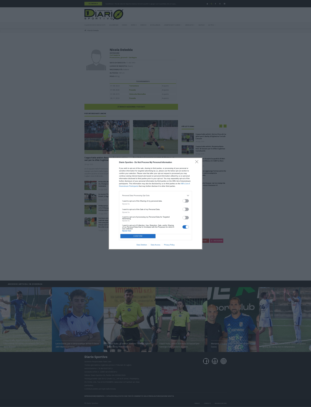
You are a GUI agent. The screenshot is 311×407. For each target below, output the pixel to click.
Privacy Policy (169, 245)
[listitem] (155, 195)
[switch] (185, 201)
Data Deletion (142, 245)
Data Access (155, 245)
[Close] (197, 162)
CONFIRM (138, 236)
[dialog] (155, 203)
